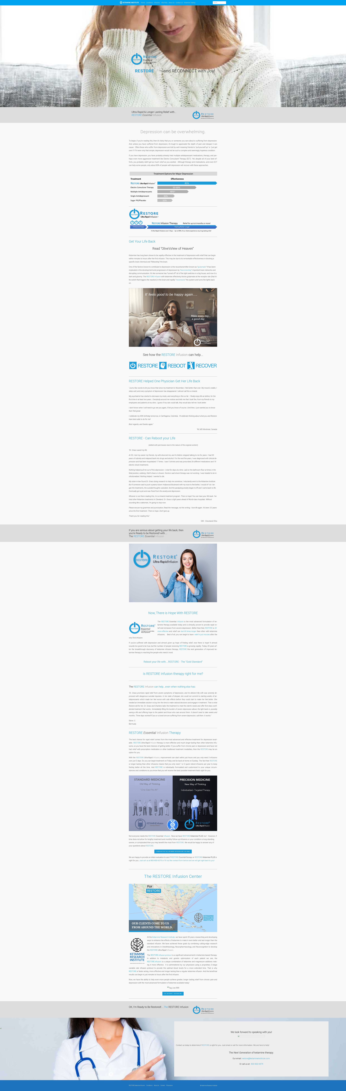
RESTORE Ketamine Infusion (137, 1085)
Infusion (172, 621)
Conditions (149, 3)
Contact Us (179, 3)
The (131, 536)
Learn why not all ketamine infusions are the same (173, 851)
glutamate (202, 267)
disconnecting (185, 270)
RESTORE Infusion (178, 1006)
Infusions (157, 3)
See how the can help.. (172, 355)
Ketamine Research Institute (163, 937)
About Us (171, 3)
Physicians (169, 1085)
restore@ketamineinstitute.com (256, 1058)
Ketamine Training (189, 3)
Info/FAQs (164, 3)
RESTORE (161, 950)
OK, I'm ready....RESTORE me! (173, 993)
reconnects (180, 280)
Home (143, 3)
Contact (162, 1085)
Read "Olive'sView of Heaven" (173, 248)
